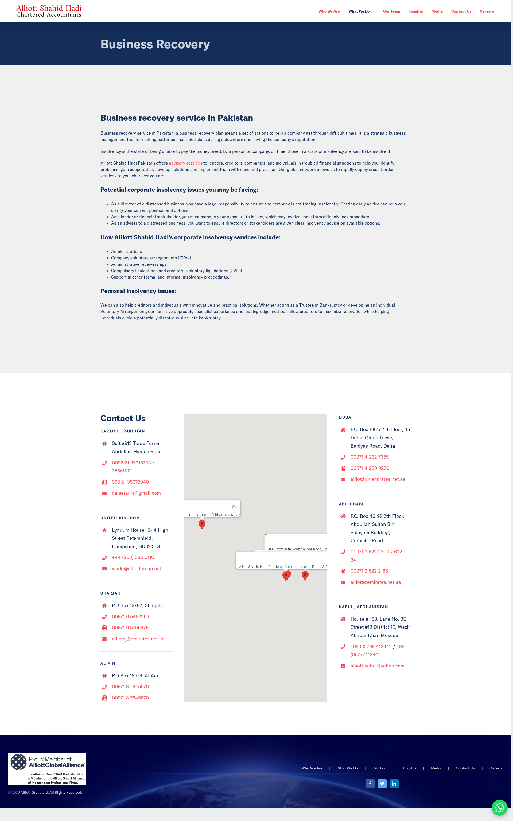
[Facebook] (370, 783)
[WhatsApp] (500, 808)
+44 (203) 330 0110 (133, 557)
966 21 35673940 (130, 482)
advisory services (185, 163)
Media (436, 768)
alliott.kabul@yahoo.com (378, 666)
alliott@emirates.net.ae (376, 582)
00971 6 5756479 (130, 627)
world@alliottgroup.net (136, 568)
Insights (410, 768)
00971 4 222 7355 (370, 457)
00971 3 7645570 (130, 686)
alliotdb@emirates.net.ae (378, 479)
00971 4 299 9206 (370, 468)
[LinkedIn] (394, 783)
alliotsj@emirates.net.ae (138, 639)
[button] (305, 576)
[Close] (234, 506)
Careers (496, 768)
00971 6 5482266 (130, 616)
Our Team (380, 768)
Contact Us (465, 768)
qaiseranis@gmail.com (136, 493)
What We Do (347, 768)
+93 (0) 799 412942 (371, 646)
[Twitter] (382, 783)
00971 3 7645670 (130, 698)
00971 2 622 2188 (369, 571)
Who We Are (311, 768)
